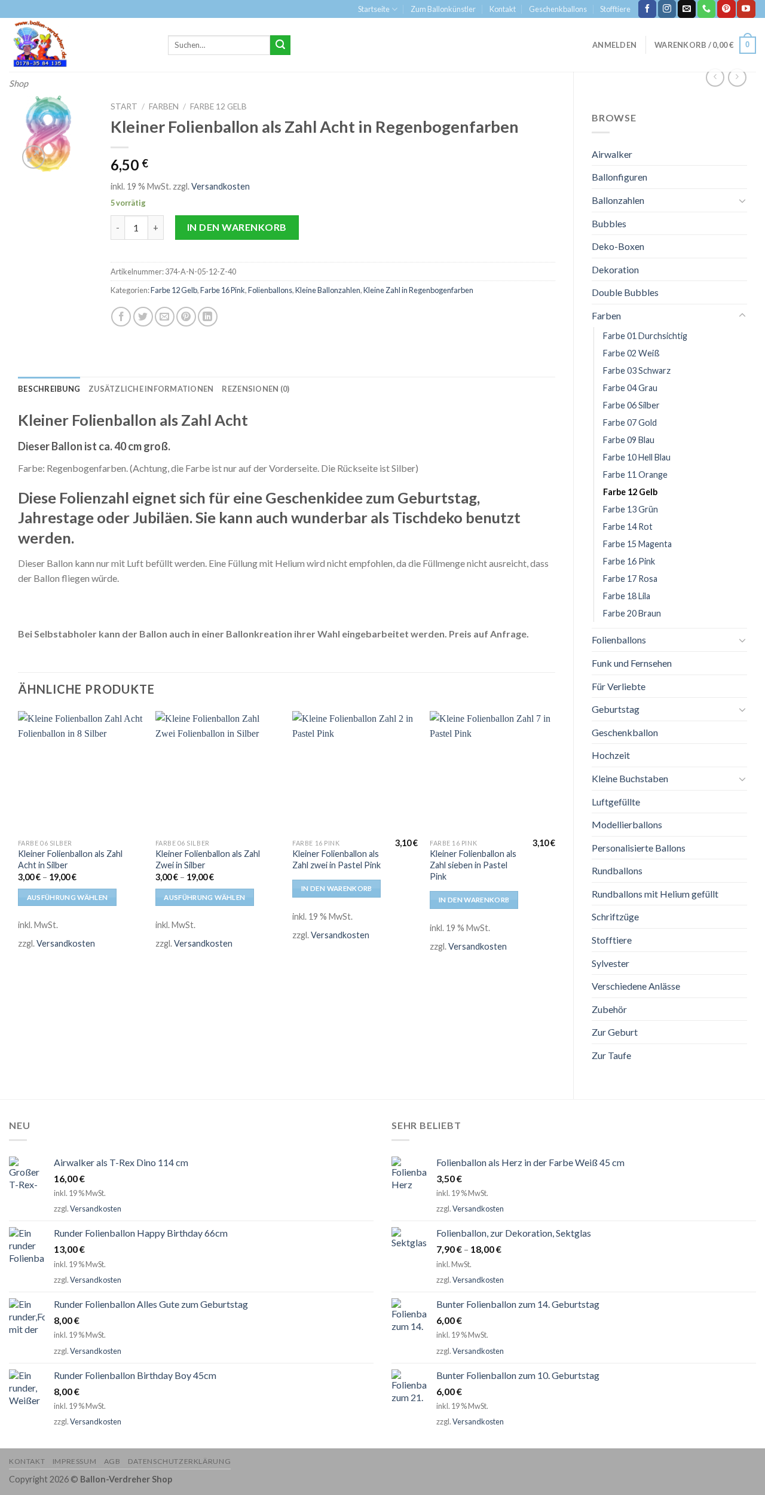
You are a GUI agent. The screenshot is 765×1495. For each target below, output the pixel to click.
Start (124, 106)
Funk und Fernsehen (632, 663)
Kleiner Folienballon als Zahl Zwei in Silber (207, 859)
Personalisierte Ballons (639, 847)
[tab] (49, 389)
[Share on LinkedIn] (208, 317)
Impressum (75, 1461)
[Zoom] (33, 157)
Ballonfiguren (619, 176)
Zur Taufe (611, 1055)
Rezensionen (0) (255, 388)
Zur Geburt (615, 1032)
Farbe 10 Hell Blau (637, 457)
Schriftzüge (615, 916)
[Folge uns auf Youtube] (746, 9)
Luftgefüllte (616, 801)
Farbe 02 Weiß (631, 353)
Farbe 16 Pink (629, 561)
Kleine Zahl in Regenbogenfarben (418, 290)
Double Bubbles (625, 292)
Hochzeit (611, 755)
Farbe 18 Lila (626, 596)
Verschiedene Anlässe (636, 985)
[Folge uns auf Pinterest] (726, 9)
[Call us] (706, 9)
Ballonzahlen (618, 200)
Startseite (374, 9)
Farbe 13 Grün (630, 509)
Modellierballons (627, 824)
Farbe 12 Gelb (630, 492)
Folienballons (619, 639)
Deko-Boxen (618, 246)
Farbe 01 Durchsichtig (645, 336)
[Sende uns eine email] (687, 9)
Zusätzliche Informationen (150, 388)
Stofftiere (615, 9)
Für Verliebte (618, 686)
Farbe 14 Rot (628, 526)
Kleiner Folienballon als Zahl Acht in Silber (70, 859)
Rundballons (617, 870)
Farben (606, 315)
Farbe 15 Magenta (637, 544)
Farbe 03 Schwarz (637, 370)
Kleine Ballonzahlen (327, 290)
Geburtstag (615, 709)
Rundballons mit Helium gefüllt (655, 893)
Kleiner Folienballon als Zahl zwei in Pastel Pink (336, 859)
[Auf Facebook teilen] (121, 317)
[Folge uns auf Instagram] (667, 9)
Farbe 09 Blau (628, 440)
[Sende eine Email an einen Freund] (165, 317)
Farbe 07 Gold (630, 422)
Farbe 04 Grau (630, 388)
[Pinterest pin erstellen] (186, 317)
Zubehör (609, 1009)
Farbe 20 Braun (632, 613)
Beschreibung (49, 388)
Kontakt (502, 9)
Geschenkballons (558, 9)
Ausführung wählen (67, 897)
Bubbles (609, 223)
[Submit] (280, 45)
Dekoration (615, 269)
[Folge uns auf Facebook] (647, 9)
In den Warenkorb (237, 227)
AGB (112, 1461)
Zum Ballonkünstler (443, 9)
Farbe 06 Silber (631, 405)
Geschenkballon (625, 732)
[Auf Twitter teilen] (143, 317)
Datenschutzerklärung (179, 1461)
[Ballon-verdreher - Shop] (79, 45)
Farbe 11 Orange (635, 474)
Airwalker (612, 154)
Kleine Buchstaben (630, 778)
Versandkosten (220, 186)
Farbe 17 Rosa (630, 578)
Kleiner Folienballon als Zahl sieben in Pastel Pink (473, 865)
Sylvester (610, 963)
